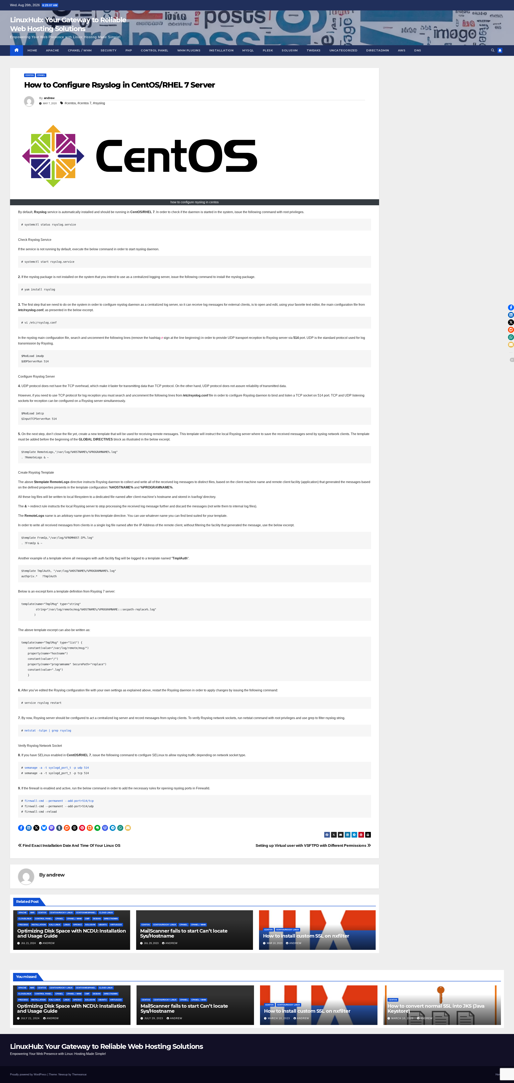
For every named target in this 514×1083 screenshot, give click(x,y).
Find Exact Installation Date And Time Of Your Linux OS (71, 845)
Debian (97, 918)
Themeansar (79, 1074)
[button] (492, 50)
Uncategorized (343, 50)
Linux (67, 925)
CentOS (29, 75)
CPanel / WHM (80, 50)
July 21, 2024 (30, 1018)
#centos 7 (84, 103)
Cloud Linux (106, 912)
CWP (87, 918)
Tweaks (314, 50)
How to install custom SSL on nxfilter (306, 936)
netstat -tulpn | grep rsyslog (48, 730)
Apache (52, 50)
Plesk (268, 50)
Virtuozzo (116, 925)
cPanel (41, 75)
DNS (417, 50)
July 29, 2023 (154, 1018)
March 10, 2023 (279, 1018)
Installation (221, 50)
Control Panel (154, 50)
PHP (128, 50)
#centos (70, 103)
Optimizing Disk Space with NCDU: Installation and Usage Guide (71, 933)
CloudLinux (25, 918)
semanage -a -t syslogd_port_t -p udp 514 (56, 767)
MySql (248, 50)
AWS (402, 50)
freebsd (23, 925)
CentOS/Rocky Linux (61, 912)
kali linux (54, 925)
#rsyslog (99, 103)
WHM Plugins (189, 50)
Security (109, 50)
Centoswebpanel (86, 912)
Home (32, 50)
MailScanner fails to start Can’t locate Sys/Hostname (183, 933)
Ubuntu (103, 925)
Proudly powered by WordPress (28, 1074)
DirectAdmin (377, 50)
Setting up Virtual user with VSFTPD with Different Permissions (311, 845)
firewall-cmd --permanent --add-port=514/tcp (59, 800)
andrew (49, 98)
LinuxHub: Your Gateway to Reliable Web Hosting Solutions (106, 1046)
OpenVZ (77, 925)
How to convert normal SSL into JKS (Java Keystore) (436, 1008)
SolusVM (290, 50)
